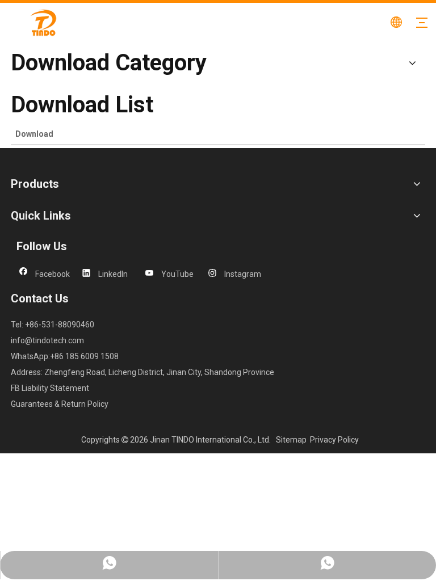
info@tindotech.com (47, 340)
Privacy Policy (334, 439)
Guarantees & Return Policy (59, 404)
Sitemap (291, 439)
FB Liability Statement (50, 388)
